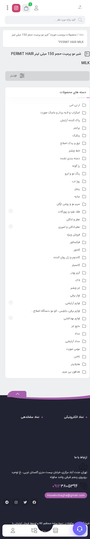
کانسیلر (76, 265)
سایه (77, 196)
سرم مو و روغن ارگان (68, 204)
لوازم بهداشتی (72, 318)
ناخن (77, 356)
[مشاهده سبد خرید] (26, 9)
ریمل (77, 189)
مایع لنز (76, 326)
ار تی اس (74, 105)
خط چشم (74, 150)
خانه (81, 35)
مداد (77, 333)
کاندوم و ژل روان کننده (67, 257)
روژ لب (76, 181)
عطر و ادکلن (73, 219)
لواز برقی (75, 295)
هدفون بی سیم (71, 371)
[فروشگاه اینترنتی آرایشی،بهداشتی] (80, 8)
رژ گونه (76, 166)
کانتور (77, 250)
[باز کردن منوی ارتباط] (80, 529)
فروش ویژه (73, 234)
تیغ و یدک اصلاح (70, 143)
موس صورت (73, 349)
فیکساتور (75, 242)
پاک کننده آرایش (70, 120)
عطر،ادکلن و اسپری (69, 227)
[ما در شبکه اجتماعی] (16, 8)
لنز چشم (75, 288)
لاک (77, 280)
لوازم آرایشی (72, 303)
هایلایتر (75, 364)
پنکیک (76, 135)
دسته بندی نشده (70, 158)
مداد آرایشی (72, 341)
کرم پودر (75, 272)
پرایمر (76, 127)
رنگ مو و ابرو (72, 173)
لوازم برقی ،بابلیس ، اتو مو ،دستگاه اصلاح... (55, 311)
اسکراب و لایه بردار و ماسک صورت (60, 112)
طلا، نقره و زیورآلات (69, 211)
